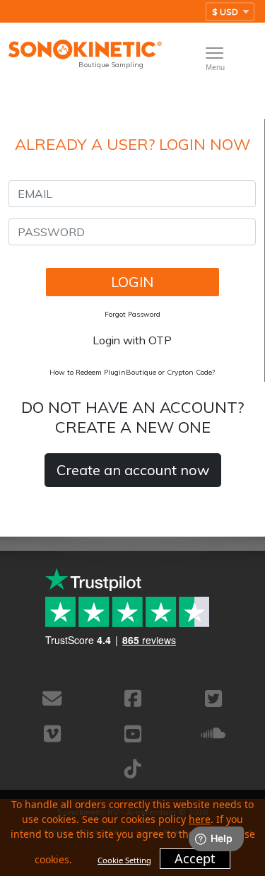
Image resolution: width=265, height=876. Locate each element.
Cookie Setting (124, 860)
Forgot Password (132, 314)
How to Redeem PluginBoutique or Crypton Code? (132, 372)
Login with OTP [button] (132, 340)
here (200, 819)
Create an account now (133, 470)
